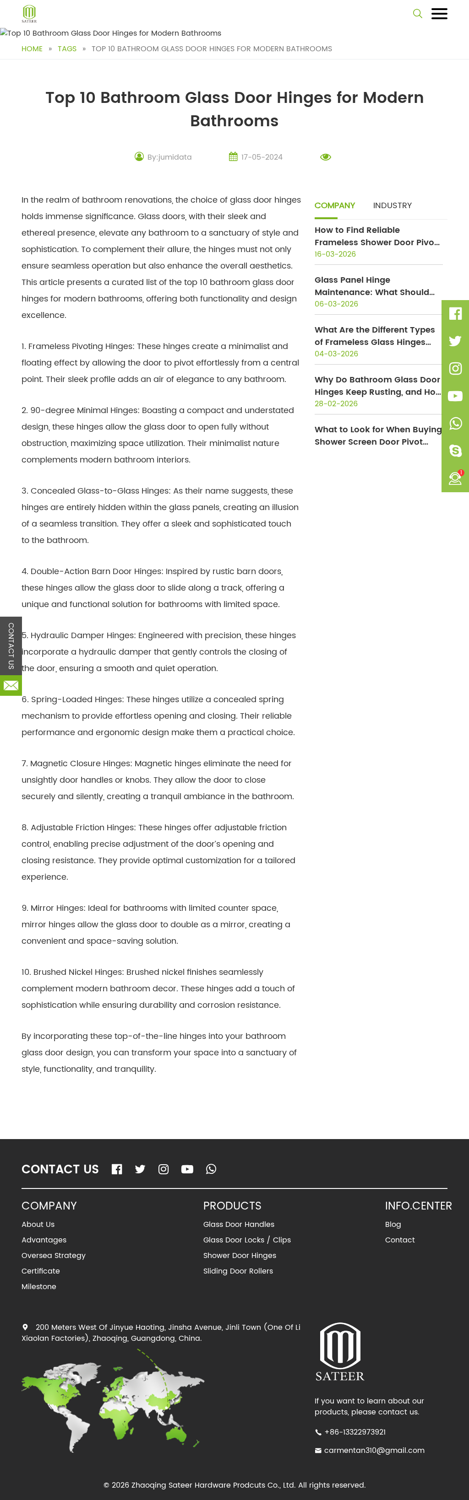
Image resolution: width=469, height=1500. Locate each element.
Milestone (39, 1287)
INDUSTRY (392, 205)
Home (32, 48)
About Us (38, 1225)
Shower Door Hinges (239, 1256)
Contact (400, 1240)
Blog (393, 1225)
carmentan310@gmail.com (374, 1451)
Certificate (41, 1271)
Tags (67, 48)
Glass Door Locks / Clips (247, 1240)
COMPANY (335, 205)
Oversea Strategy (54, 1256)
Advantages (44, 1240)
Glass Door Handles (238, 1225)
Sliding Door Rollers (238, 1271)
